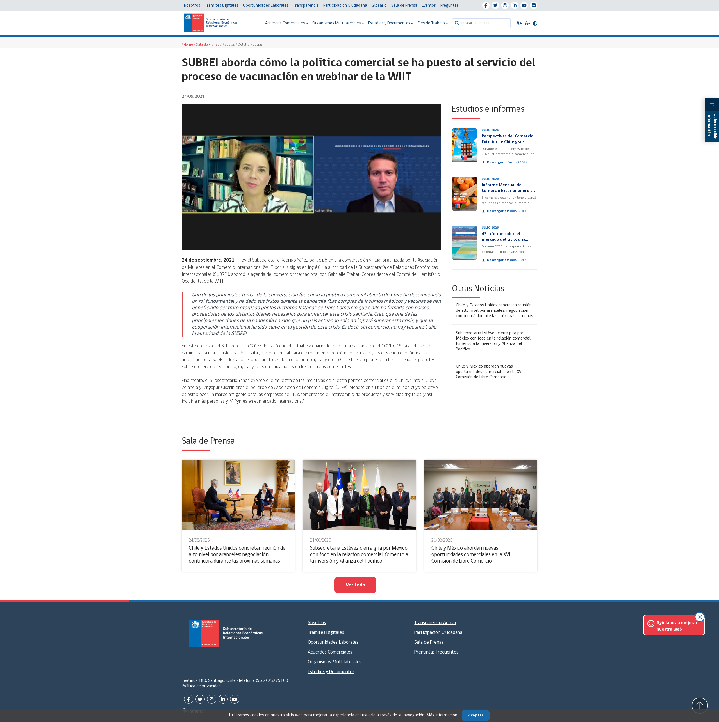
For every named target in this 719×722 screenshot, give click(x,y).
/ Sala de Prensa (206, 45)
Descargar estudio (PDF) (506, 211)
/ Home (187, 45)
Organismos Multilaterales (337, 23)
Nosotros (192, 6)
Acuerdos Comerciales (285, 23)
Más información (441, 715)
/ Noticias (227, 45)
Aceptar (475, 715)
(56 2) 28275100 (272, 681)
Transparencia (306, 6)
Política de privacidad (201, 686)
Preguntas (449, 6)
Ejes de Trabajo (432, 23)
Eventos (429, 6)
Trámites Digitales (221, 6)
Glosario (379, 6)
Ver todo (355, 585)
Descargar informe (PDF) (507, 162)
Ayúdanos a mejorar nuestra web (677, 626)
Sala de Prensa (404, 6)
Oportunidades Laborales (265, 6)
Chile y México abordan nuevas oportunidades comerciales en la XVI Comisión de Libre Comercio (489, 371)
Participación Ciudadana (345, 6)
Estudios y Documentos (389, 23)
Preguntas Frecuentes (436, 652)
